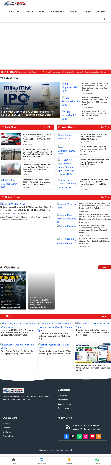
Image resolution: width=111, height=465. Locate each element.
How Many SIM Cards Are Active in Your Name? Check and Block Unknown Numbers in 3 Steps (17, 332)
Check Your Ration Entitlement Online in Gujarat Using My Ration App (54, 336)
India (41, 11)
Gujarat (30, 11)
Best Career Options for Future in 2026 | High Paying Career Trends (17, 352)
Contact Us (7, 427)
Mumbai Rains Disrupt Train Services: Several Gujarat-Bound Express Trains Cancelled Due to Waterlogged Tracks (37, 152)
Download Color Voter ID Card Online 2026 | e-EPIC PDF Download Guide (93, 367)
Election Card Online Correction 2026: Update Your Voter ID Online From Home (92, 332)
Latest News (14, 11)
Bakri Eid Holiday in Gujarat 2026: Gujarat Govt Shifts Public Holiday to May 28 (94, 241)
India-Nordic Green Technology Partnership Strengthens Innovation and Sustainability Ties (93, 182)
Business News (64, 404)
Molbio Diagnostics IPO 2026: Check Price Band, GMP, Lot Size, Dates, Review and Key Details (95, 86)
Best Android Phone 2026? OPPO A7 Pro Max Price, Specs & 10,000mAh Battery (94, 136)
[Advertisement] (55, 49)
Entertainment (56, 11)
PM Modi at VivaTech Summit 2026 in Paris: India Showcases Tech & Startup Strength (36, 181)
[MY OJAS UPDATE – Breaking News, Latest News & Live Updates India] (15, 3)
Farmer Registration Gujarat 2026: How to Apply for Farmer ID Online (54, 352)
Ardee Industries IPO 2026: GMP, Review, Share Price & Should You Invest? (94, 113)
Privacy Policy (8, 436)
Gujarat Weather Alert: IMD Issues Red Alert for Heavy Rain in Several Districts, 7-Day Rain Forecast (95, 205)
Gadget (88, 11)
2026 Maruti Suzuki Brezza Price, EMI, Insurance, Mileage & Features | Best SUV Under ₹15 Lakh (37, 137)
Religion (101, 11)
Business (74, 11)
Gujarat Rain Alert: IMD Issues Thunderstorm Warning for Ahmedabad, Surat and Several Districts (93, 228)
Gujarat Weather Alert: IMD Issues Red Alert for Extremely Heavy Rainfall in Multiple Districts (26, 209)
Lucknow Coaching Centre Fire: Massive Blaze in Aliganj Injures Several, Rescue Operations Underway (37, 167)
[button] (104, 18)
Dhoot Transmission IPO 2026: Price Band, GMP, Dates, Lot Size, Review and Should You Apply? (96, 100)
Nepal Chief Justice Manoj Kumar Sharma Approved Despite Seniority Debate (94, 161)
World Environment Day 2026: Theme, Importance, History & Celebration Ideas (93, 148)
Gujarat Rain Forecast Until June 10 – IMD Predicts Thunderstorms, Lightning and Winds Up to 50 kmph (95, 216)
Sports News (63, 408)
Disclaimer (7, 432)
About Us (7, 423)
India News (62, 395)
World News (63, 399)
